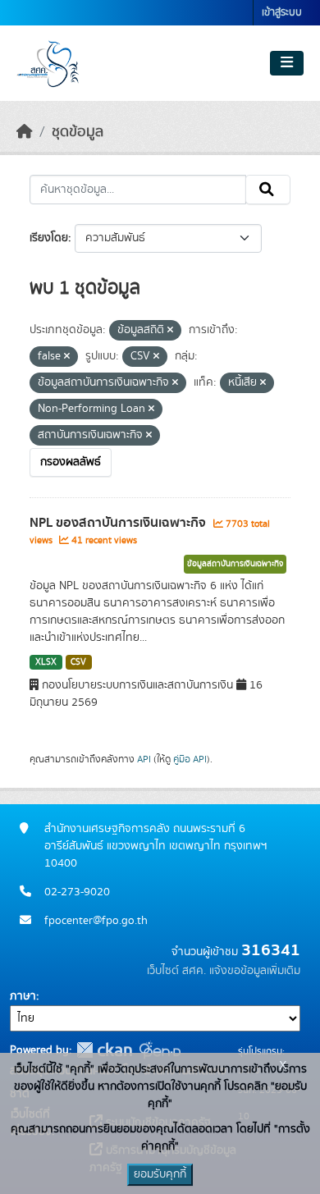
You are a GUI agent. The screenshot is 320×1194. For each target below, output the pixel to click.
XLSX (46, 662)
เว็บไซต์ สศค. (176, 971)
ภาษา (23, 996)
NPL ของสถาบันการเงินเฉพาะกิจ (119, 522)
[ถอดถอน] (170, 330)
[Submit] (267, 189)
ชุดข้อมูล (77, 132)
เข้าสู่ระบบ (282, 13)
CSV (78, 662)
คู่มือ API (190, 759)
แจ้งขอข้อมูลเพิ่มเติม (254, 971)
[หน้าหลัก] (24, 132)
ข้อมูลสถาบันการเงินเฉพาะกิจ (235, 564)
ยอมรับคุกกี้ (160, 1174)
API (144, 759)
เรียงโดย (49, 238)
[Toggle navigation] (287, 63)
